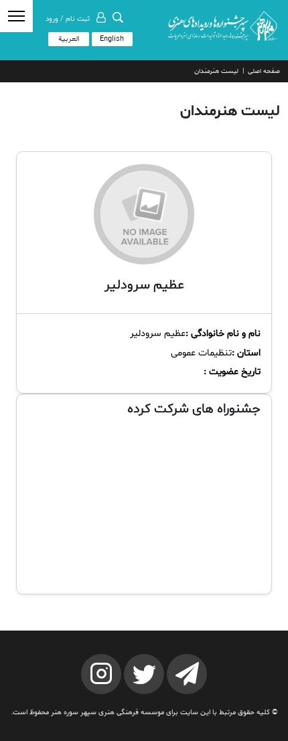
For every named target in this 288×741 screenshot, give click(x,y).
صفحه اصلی (264, 71)
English (112, 39)
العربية (68, 39)
